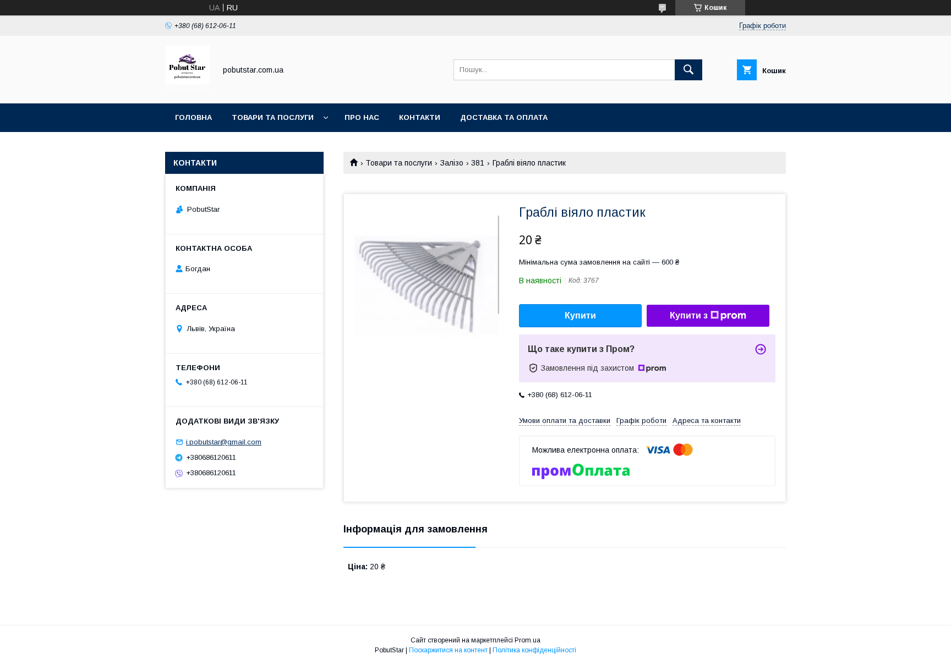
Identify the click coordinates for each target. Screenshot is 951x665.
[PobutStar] (187, 89)
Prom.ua (527, 640)
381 (477, 162)
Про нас (362, 117)
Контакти (419, 117)
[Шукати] (688, 69)
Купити (580, 315)
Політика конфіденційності (534, 650)
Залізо (451, 162)
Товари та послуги (273, 117)
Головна (193, 117)
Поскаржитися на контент (448, 650)
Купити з (689, 315)
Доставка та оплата (504, 117)
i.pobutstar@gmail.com (223, 442)
